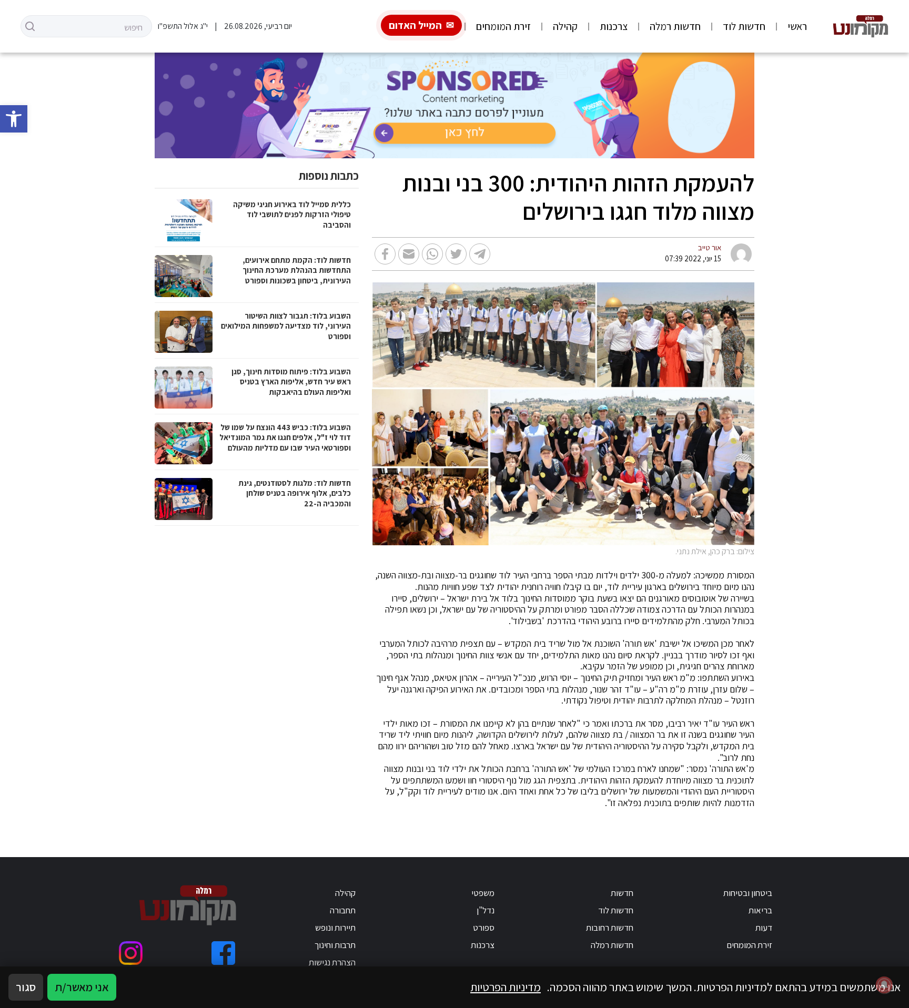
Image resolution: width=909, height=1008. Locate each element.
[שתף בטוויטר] (456, 253)
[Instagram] (130, 953)
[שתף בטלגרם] (479, 253)
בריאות (760, 910)
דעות (763, 927)
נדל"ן (485, 910)
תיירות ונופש (335, 927)
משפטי (482, 893)
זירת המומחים (503, 26)
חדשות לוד (744, 26)
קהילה (565, 26)
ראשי (797, 26)
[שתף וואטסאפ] (432, 253)
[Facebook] (223, 953)
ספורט (483, 927)
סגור (26, 987)
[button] (13, 119)
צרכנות (614, 26)
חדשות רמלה (675, 26)
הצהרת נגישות (332, 962)
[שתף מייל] (408, 253)
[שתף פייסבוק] (385, 253)
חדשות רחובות (609, 927)
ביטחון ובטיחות (747, 893)
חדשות (622, 893)
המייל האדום (415, 25)
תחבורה (343, 910)
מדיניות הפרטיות (505, 987)
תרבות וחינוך (335, 945)
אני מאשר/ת (82, 987)
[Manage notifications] (884, 984)
